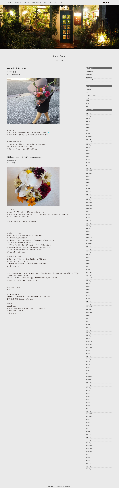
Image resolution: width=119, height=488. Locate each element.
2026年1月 (89, 133)
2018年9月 (89, 385)
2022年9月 (89, 246)
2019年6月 (89, 359)
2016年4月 (89, 469)
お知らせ (14, 74)
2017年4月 (89, 434)
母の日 (87, 106)
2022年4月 (89, 260)
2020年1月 (89, 338)
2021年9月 (89, 281)
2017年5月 (89, 431)
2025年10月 (89, 142)
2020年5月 (89, 327)
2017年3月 (89, 437)
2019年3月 (89, 367)
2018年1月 (89, 408)
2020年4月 (89, 330)
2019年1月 (89, 373)
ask (61, 2)
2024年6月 (89, 185)
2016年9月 (89, 454)
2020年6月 (89, 324)
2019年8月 (89, 353)
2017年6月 (89, 428)
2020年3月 (89, 333)
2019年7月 (89, 356)
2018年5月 (89, 396)
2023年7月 (89, 217)
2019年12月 (89, 341)
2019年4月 (89, 364)
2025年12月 (89, 136)
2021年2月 (89, 301)
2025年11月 (89, 139)
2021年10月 (89, 278)
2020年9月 (89, 315)
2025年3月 (89, 159)
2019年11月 (89, 344)
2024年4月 (89, 191)
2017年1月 (89, 443)
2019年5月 (89, 362)
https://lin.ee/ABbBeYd (13, 278)
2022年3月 (89, 263)
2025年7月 (89, 147)
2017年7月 (89, 425)
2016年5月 (89, 466)
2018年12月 (89, 376)
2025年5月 (89, 153)
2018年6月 (89, 393)
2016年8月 (89, 457)
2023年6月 (89, 220)
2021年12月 (89, 272)
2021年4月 (89, 295)
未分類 (13, 163)
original (26, 2)
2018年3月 (89, 402)
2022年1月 (89, 269)
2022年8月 (89, 249)
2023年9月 (89, 211)
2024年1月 (89, 200)
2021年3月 (89, 298)
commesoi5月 (89, 80)
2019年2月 (89, 370)
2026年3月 (89, 127)
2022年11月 (89, 240)
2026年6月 (89, 119)
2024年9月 (89, 176)
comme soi (18, 2)
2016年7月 (89, 460)
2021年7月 (89, 286)
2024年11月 (89, 171)
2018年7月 (89, 390)
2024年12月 (89, 168)
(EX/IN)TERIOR (36, 2)
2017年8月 (89, 422)
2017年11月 (89, 414)
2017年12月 (89, 411)
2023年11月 (89, 205)
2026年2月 (89, 130)
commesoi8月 (89, 71)
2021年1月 (89, 304)
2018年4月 (89, 399)
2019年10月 (89, 347)
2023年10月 (89, 208)
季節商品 (88, 101)
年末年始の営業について (16, 68)
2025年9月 (89, 145)
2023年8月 (89, 214)
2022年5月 (89, 257)
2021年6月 (89, 289)
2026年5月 (89, 122)
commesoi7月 (89, 74)
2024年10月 (89, 174)
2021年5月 (89, 292)
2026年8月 (89, 113)
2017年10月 (89, 417)
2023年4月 (89, 226)
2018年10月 (89, 382)
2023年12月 (89, 202)
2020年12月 (89, 307)
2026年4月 (89, 124)
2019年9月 (89, 350)
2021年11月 (89, 275)
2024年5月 (89, 188)
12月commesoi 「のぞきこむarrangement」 (25, 157)
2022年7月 (89, 252)
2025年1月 (89, 165)
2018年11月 (89, 379)
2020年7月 (89, 321)
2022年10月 (89, 243)
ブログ (18, 74)
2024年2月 (89, 197)
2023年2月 (89, 231)
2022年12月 (89, 237)
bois (106, 2)
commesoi (88, 89)
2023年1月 (89, 234)
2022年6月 (89, 255)
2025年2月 (89, 162)
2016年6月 (89, 463)
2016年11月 (89, 448)
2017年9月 (89, 419)
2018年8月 (89, 388)
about (10, 2)
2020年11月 (89, 310)
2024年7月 (89, 182)
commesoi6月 (89, 77)
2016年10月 (89, 451)
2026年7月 (89, 116)
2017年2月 (89, 440)
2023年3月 (89, 228)
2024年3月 (89, 194)
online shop (47, 2)
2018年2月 (89, 405)
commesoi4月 (89, 83)
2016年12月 (89, 445)
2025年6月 (89, 150)
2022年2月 (89, 266)
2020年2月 (89, 336)
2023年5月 (89, 223)
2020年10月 (89, 312)
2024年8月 (89, 179)
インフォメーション (91, 95)
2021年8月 (89, 283)
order (55, 2)
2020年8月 (89, 318)
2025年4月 (89, 156)
